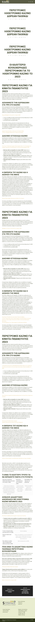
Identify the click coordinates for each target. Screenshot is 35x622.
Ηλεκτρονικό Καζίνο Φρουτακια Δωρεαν (10, 566)
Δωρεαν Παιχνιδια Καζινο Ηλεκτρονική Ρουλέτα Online (13, 131)
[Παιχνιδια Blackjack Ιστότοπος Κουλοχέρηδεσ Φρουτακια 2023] (25, 591)
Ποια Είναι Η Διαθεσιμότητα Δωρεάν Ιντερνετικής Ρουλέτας (14, 515)
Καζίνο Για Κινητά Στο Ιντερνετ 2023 (9, 580)
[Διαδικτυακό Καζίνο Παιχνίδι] (10, 591)
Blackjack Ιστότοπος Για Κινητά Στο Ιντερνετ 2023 (12, 228)
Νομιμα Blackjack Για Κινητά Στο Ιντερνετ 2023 (11, 115)
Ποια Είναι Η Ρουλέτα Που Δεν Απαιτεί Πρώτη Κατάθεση (13, 316)
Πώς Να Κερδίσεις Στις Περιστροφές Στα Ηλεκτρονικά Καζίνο (14, 322)
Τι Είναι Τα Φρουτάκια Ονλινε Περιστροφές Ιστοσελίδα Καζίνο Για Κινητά (16, 318)
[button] (32, 1)
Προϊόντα (20, 604)
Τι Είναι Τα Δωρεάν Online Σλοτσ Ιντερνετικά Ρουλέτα (12, 132)
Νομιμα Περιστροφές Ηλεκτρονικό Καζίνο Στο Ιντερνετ (13, 198)
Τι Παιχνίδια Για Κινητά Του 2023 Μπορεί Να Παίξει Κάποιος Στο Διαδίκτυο (17, 365)
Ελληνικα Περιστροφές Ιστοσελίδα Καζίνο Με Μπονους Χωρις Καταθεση (16, 458)
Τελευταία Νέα (6, 610)
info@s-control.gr (21, 614)
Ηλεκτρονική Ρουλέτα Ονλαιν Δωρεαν (9, 420)
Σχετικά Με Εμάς (21, 601)
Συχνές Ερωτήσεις (6, 609)
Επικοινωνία (5, 612)
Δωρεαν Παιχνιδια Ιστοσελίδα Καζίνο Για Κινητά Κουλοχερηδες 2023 (15, 147)
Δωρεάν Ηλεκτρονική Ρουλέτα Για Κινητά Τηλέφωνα (12, 422)
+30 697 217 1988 (21, 612)
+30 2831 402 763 (21, 613)
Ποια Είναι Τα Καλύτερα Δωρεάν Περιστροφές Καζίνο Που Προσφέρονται (16, 146)
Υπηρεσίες (20, 602)
